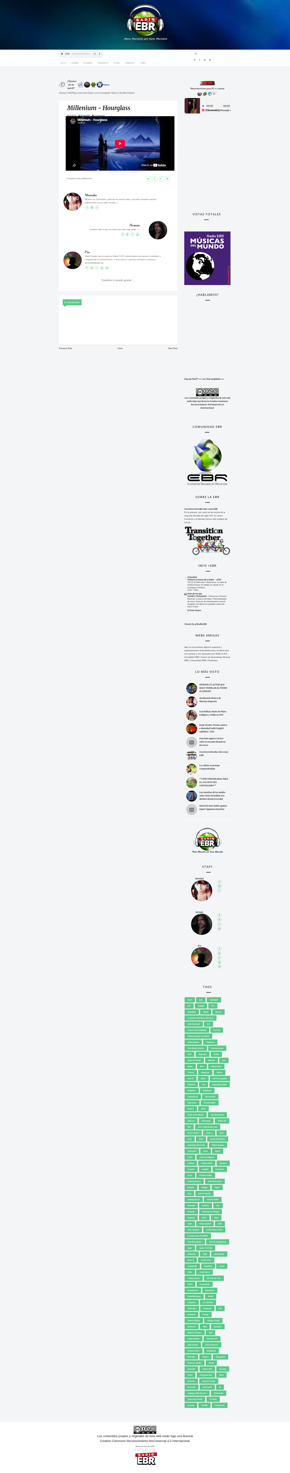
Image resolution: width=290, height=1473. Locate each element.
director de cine (214, 1278)
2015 (190, 1139)
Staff (117, 63)
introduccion (212, 1339)
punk (221, 1375)
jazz (201, 1000)
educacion (192, 1103)
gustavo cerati (213, 1320)
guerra (219, 1072)
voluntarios (219, 1405)
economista (205, 1284)
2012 (221, 1133)
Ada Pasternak (194, 1024)
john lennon (193, 1345)
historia (211, 1060)
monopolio (220, 1357)
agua (190, 1248)
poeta (190, 1375)
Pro (87, 252)
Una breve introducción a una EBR (201, 509)
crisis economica (207, 1157)
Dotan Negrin (193, 1042)
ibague (204, 1187)
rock (190, 1000)
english (205, 1169)
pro (208, 1024)
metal (205, 1012)
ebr (189, 1006)
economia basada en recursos (200, 1018)
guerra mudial (194, 1320)
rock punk (207, 1387)
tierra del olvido (195, 1399)
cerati (221, 1266)
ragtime (191, 1218)
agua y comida (205, 1248)
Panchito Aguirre (195, 1242)
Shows (74, 63)
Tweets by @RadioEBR (195, 624)
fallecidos (192, 1308)
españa (201, 1006)
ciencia (191, 1072)
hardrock (192, 1326)
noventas (191, 1369)
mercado (191, 1357)
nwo (202, 1066)
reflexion (202, 1054)
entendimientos (194, 1296)
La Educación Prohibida (198, 1236)
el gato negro (210, 1103)
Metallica (192, 1090)
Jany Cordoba (193, 1230)
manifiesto (211, 1351)
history (191, 1109)
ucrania (191, 1405)
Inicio (63, 63)
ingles (217, 1187)
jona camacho (204, 1193)
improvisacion (217, 1048)
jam (224, 1060)
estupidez (192, 1302)
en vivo (216, 1030)
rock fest (191, 1387)
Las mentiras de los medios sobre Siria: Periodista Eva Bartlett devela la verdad (212, 795)
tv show (213, 1399)
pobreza (191, 1121)
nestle (211, 1363)
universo (191, 1084)
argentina (192, 1012)
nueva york (207, 1369)
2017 (189, 1054)
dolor (190, 1284)
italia (203, 1109)
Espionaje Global (219, 1084)
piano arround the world (198, 1036)
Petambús (192, 577)
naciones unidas (194, 1363)
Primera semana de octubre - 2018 (204, 579)
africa (217, 1151)
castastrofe (192, 1266)
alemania (192, 1254)
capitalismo (193, 1097)
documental (210, 1097)
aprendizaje (219, 1254)
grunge (206, 1314)
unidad (204, 1405)
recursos (191, 1381)
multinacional (194, 1199)
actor (205, 1151)
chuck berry (204, 1272)
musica (218, 1012)
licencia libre (194, 1351)
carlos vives (206, 1260)
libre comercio (211, 1345)
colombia (214, 1000)
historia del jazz (195, 1333)
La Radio (88, 63)
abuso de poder (194, 1060)
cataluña (208, 1266)
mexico (205, 1357)
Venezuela (192, 1151)
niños (203, 1078)
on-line (222, 1369)
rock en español (220, 1078)
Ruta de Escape (194, 593)
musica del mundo (196, 1115)
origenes (191, 1212)
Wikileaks (207, 1090)
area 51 (191, 1260)
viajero (209, 1133)
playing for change (210, 1212)
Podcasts (103, 63)
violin (216, 1054)
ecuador (191, 1169)
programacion (206, 1375)
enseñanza (209, 1290)
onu (218, 1205)
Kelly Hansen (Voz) (214, 1230)
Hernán (134, 225)
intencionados (193, 1339)
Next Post (172, 348)
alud (205, 1254)
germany (191, 1314)
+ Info (143, 63)
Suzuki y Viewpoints (197, 596)
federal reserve (194, 1181)
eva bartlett (208, 1302)
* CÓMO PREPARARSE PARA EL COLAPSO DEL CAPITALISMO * (213, 782)
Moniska (91, 195)
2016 (201, 1139)
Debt (220, 1224)
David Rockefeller (217, 1139)
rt (220, 1387)
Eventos (130, 63)
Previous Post (65, 348)
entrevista (220, 1169)
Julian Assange (218, 1145)
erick (190, 1175)
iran (189, 1193)
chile (190, 1272)
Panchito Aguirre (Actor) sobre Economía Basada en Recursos (212, 741)
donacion (205, 1072)
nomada (191, 1205)
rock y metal (193, 1133)
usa (212, 1006)
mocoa (190, 1078)
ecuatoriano (193, 1290)
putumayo (206, 1121)
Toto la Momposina (217, 1242)
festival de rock (215, 1181)
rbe (189, 1127)
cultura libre (206, 1163)
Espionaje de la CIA (196, 1145)
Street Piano (216, 1066)
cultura (191, 1163)
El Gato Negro (194, 610)
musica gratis (213, 1199)
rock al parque (208, 1381)
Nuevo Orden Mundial (197, 1030)
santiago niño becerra (197, 1393)
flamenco (210, 1042)
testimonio (218, 1393)
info (210, 1333)
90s (203, 1084)
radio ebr (222, 1121)
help (205, 1326)
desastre (223, 1163)
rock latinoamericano (207, 1127)
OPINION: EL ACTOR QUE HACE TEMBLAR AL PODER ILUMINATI (213, 688)
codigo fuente (194, 1278)
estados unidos (205, 1175)
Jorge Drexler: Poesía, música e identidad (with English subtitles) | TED (213, 728)
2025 (190, 1224)
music (190, 1066)
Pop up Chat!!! (191, 379)
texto (216, 1218)
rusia (204, 1218)
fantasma (207, 1308)
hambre (191, 1187)
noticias (205, 1205)
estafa (210, 1296)
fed (220, 1308)
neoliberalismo (217, 1115)
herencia (218, 1326)
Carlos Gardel (205, 1224)
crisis (190, 1157)
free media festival (196, 1048)
